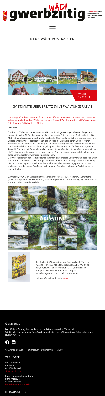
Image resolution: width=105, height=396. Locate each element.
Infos (65, 278)
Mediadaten (52, 42)
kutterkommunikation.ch (17, 384)
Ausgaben (52, 37)
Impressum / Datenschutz (40, 349)
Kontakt (52, 46)
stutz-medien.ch (13, 371)
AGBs (60, 349)
